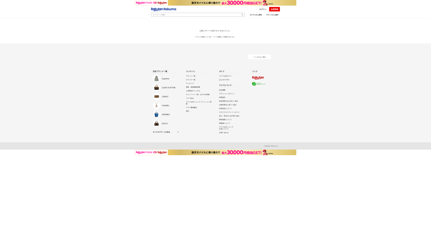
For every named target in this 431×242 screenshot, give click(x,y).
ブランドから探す (272, 15)
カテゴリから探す (256, 15)
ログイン (262, 9)
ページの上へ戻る (259, 57)
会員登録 (274, 9)
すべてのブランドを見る (161, 132)
